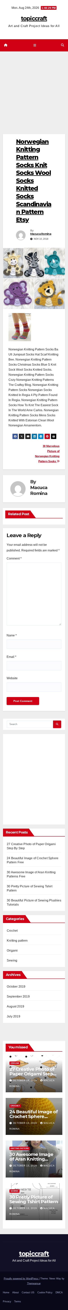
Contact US (28, 1292)
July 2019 (13, 1016)
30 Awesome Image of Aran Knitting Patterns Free (31, 1159)
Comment (14, 558)
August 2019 (15, 1006)
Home (6, 1292)
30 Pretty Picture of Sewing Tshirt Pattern (33, 1199)
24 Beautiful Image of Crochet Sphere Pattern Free (33, 1116)
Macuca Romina (40, 234)
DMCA (59, 1292)
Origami (12, 950)
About (15, 1292)
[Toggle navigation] (34, 45)
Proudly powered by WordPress (21, 1278)
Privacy (7, 1301)
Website (12, 678)
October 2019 (16, 986)
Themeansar (33, 1283)
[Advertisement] (34, 87)
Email (11, 656)
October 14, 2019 (25, 1080)
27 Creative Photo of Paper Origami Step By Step (32, 1073)
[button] (62, 45)
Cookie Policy (45, 1292)
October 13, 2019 (25, 1123)
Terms (17, 1301)
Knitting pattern (17, 940)
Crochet (12, 930)
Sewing (12, 960)
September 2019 (18, 996)
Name (12, 635)
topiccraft (34, 18)
